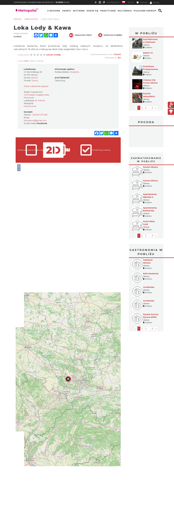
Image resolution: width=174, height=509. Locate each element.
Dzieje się (92, 11)
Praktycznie (108, 11)
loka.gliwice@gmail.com (35, 120)
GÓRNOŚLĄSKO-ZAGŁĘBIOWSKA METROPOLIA (34, 2)
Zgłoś (117, 54)
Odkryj (66, 11)
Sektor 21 (148, 53)
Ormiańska (148, 287)
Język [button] (130, 2)
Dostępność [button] (112, 2)
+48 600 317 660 (40, 115)
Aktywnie (79, 11)
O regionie (53, 11)
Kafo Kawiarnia (151, 273)
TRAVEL (63, 2)
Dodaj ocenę (53, 55)
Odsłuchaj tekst (83, 35)
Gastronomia (30, 106)
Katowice (146, 137)
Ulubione (143, 2)
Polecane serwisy (145, 11)
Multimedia (125, 11)
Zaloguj (156, 2)
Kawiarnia (74, 72)
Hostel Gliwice (150, 167)
